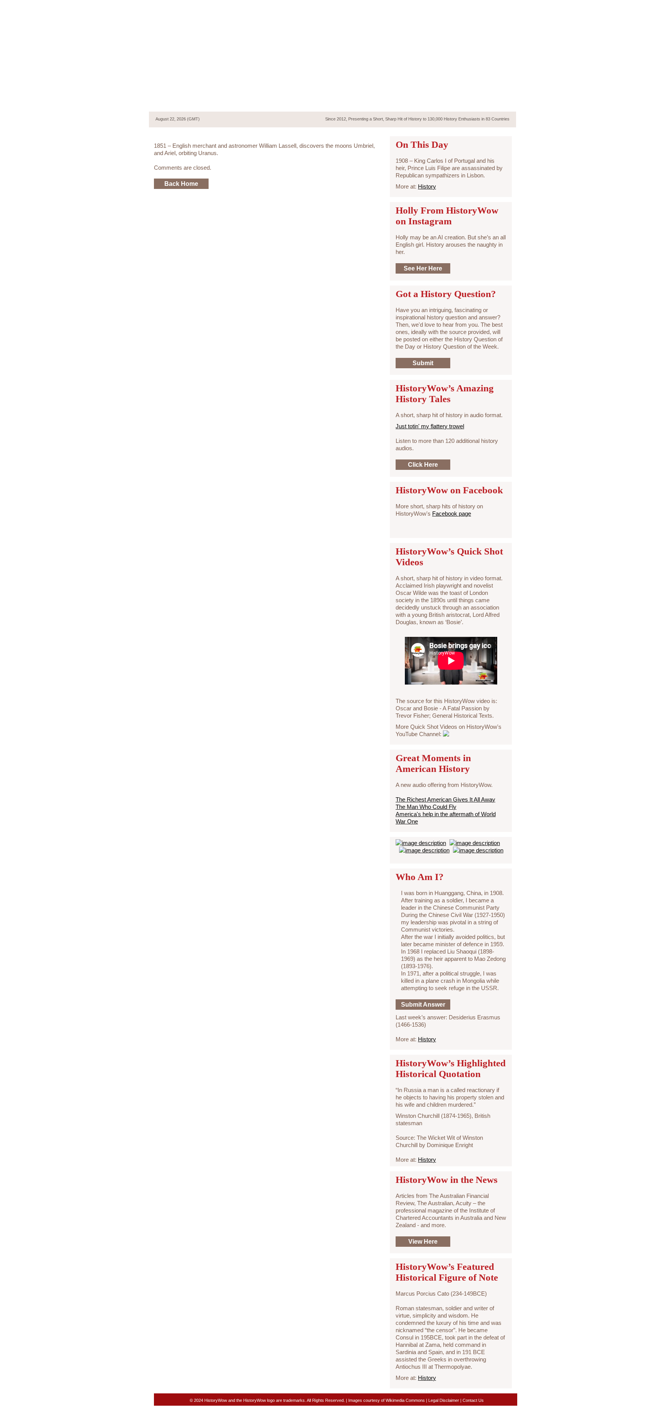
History (427, 186)
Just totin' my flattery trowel (430, 426)
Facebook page (451, 513)
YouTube (499, 7)
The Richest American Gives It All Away (445, 799)
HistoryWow (210, 64)
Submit (423, 363)
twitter (472, 7)
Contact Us (473, 1400)
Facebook (486, 7)
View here (423, 1241)
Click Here (423, 464)
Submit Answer (423, 1004)
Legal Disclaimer (443, 1400)
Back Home (181, 183)
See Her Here (423, 268)
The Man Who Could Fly (426, 806)
